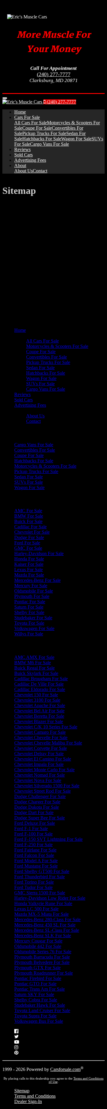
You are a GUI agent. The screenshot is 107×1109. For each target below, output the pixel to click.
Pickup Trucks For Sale (44, 133)
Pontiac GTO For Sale (35, 983)
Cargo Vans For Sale (49, 144)
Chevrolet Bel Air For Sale (39, 710)
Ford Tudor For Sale (33, 887)
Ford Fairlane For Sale (35, 849)
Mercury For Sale (30, 585)
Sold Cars (23, 154)
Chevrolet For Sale (32, 532)
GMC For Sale (28, 548)
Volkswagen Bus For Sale (38, 1021)
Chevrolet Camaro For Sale (40, 732)
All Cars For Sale (30, 122)
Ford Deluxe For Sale (34, 823)
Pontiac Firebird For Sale (37, 978)
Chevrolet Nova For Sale (37, 780)
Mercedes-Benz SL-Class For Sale (46, 930)
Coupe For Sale (37, 128)
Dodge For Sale (29, 537)
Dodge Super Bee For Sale (39, 817)
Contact (40, 170)
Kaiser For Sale (28, 564)
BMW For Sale (28, 516)
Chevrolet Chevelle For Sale (40, 737)
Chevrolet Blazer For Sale (38, 721)
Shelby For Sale (29, 612)
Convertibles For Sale (46, 356)
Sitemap (21, 1090)
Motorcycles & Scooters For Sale (57, 346)
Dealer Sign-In (28, 1101)
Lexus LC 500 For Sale (36, 908)
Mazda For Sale (29, 574)
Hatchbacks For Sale (41, 138)
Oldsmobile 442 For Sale (37, 946)
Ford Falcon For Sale (34, 855)
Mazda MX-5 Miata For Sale (41, 914)
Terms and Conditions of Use (76, 1080)
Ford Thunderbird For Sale (39, 876)
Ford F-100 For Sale (33, 833)
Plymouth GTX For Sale (37, 967)
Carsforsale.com (65, 1069)
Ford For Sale (27, 542)
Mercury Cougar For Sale (38, 940)
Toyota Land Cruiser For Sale (42, 1010)
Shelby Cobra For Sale (35, 999)
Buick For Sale (28, 521)
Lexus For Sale (28, 569)
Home (20, 111)
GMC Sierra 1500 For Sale (39, 892)
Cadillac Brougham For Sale (41, 678)
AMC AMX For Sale (34, 657)
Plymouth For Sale (31, 596)
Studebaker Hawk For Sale (39, 1005)
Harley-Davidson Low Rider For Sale (49, 898)
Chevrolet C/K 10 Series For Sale (45, 726)
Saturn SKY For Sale (34, 994)
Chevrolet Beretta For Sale (39, 716)
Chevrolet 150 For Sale (36, 694)
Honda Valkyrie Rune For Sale (43, 903)
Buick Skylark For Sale (36, 673)
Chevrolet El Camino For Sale (42, 758)
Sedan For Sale (40, 367)
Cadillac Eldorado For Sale (39, 689)
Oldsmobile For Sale (33, 590)
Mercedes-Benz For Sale (37, 580)
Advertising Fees (30, 160)
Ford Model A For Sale (36, 860)
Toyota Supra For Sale (35, 1015)
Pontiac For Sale (29, 601)
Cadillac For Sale (30, 526)
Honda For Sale (29, 558)
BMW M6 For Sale (32, 662)
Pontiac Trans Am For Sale (39, 989)
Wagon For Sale (76, 138)
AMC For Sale (28, 510)
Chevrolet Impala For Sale (39, 764)
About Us (23, 170)
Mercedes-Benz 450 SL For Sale (44, 924)
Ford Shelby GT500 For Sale (41, 871)
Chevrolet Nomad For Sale (39, 774)
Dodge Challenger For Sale (40, 796)
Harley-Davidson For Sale (39, 553)
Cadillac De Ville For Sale (39, 684)
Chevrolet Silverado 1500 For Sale (46, 785)
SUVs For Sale (40, 383)
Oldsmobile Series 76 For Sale (42, 951)
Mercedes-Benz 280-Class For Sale (47, 919)
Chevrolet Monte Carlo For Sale (44, 769)
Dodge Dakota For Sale (36, 807)
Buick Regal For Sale (34, 667)
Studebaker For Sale (33, 617)
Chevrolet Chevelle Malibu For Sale (48, 742)
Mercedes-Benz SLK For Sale (42, 935)
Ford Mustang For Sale (36, 865)
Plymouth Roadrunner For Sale (43, 973)
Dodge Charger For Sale (37, 801)
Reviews (22, 149)
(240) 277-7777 (53, 74)
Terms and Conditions (35, 1096)
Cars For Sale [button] (27, 117)
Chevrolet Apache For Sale (39, 705)
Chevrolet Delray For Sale (39, 753)
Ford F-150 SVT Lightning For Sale (48, 839)
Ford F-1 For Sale (31, 828)
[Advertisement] (53, 256)
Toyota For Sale (29, 623)
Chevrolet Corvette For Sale (40, 748)
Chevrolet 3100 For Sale (37, 700)
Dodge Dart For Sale (34, 812)
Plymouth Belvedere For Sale (42, 962)
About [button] (20, 165)
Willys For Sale (28, 633)
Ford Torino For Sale (34, 882)
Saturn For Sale (28, 607)
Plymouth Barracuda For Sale (42, 956)
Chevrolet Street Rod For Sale (42, 791)
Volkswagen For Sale (34, 628)
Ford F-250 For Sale (33, 844)
